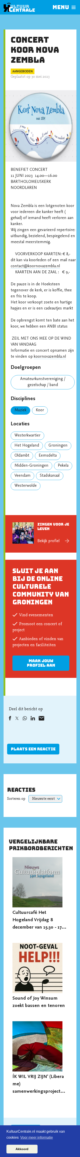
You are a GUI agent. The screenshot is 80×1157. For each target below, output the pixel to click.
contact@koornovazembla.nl (35, 266)
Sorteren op (16, 799)
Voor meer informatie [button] (36, 1137)
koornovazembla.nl (50, 357)
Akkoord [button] (22, 1149)
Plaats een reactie (33, 749)
